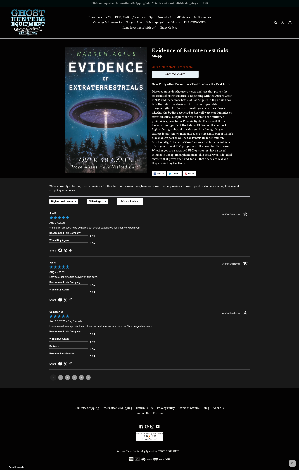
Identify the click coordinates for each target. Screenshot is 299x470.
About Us (219, 408)
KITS (108, 17)
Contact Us (142, 413)
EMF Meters (182, 17)
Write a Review (129, 201)
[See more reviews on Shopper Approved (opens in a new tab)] (70, 250)
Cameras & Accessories (108, 23)
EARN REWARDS (195, 23)
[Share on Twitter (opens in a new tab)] (65, 250)
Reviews (158, 413)
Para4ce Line (134, 23)
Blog (206, 408)
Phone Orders (168, 28)
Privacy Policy (166, 408)
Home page (95, 17)
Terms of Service (189, 408)
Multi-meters (202, 17)
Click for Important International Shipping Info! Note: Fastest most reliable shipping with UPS (149, 3)
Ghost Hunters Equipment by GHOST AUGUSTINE (152, 451)
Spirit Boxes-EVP (160, 17)
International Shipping (117, 408)
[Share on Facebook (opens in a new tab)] (60, 250)
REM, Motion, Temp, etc (130, 17)
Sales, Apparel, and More (164, 23)
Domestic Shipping (86, 408)
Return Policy (144, 408)
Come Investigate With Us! (139, 28)
